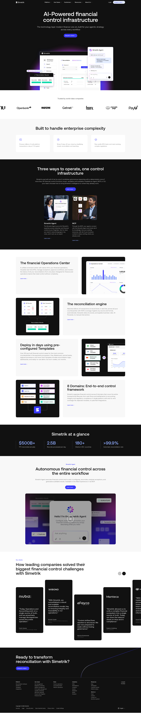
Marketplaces (75, 685)
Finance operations (57, 684)
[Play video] (70, 519)
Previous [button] (119, 573)
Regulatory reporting (39, 685)
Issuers (74, 689)
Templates (18, 687)
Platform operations (58, 687)
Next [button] (124, 573)
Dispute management (40, 687)
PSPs (73, 684)
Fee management (39, 684)
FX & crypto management (41, 689)
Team (92, 694)
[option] (31, 107)
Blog (92, 684)
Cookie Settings (60, 708)
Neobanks (74, 690)
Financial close (38, 695)
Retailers (74, 694)
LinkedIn (123, 682)
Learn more (70, 189)
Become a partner (95, 699)
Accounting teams (57, 685)
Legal (23, 708)
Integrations (18, 689)
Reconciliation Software (21, 684)
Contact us (93, 697)
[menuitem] (110, 2)
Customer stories (95, 687)
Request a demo (118, 2)
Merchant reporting (39, 692)
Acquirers (74, 687)
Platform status (94, 689)
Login (109, 2)
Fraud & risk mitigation (40, 694)
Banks (73, 692)
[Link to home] (20, 2)
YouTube (123, 683)
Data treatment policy (40, 708)
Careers (93, 695)
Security (18, 708)
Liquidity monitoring (39, 690)
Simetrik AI (18, 685)
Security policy (29, 708)
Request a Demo (69, 35)
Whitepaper (94, 685)
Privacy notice (51, 708)
